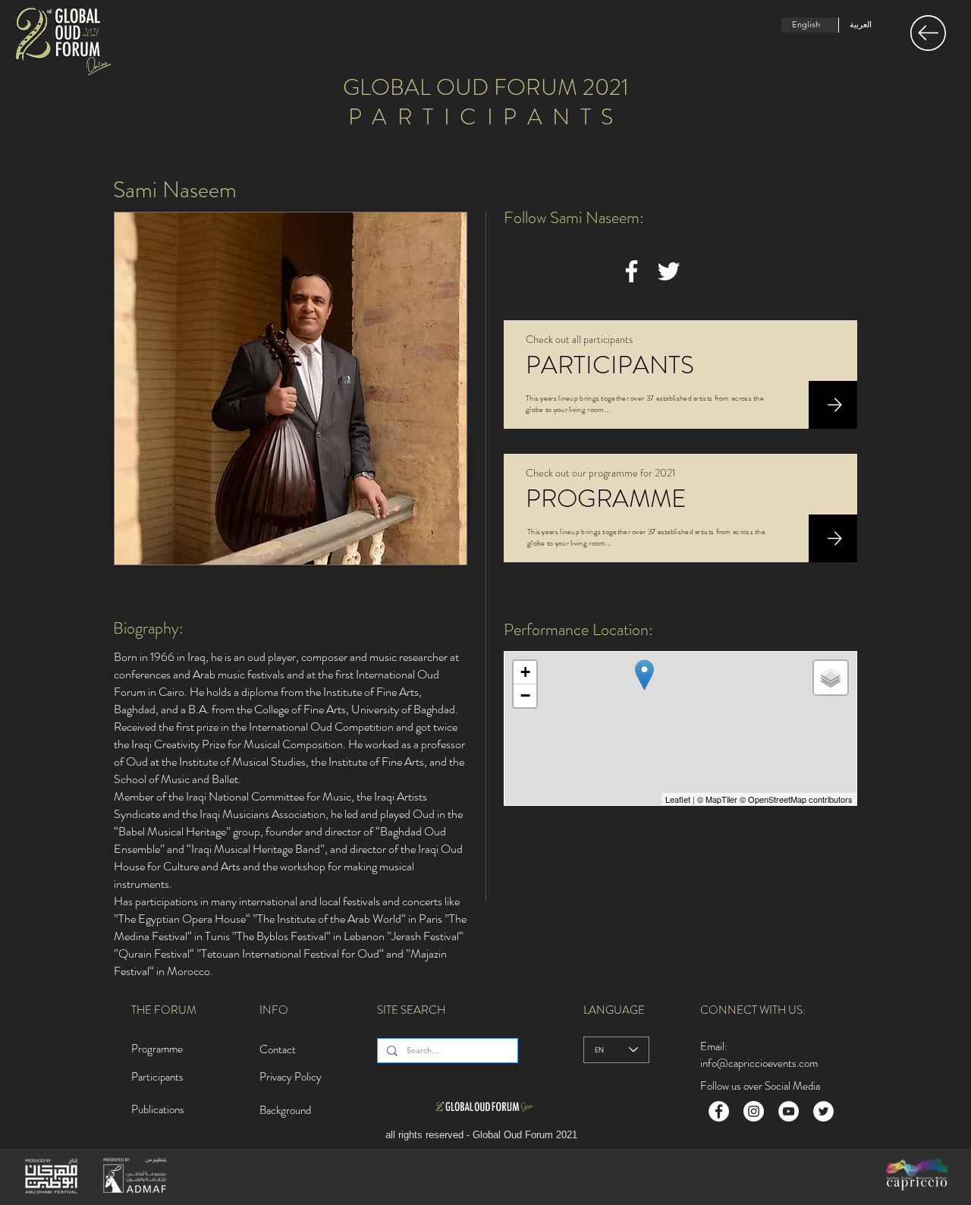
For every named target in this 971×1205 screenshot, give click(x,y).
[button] (928, 33)
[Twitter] (668, 271)
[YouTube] (788, 1111)
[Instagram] (753, 1111)
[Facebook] (631, 271)
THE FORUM (163, 1010)
